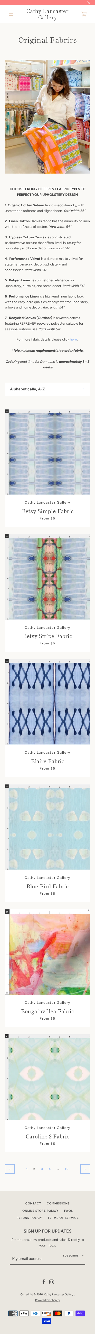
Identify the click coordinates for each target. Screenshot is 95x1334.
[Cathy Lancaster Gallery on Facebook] (43, 1282)
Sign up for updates (48, 1231)
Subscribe (71, 1255)
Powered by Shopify (47, 1300)
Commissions (58, 1203)
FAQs (68, 1211)
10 (67, 1169)
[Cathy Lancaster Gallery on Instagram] (51, 1282)
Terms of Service (63, 1218)
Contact (33, 1203)
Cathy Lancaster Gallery (47, 13)
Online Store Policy (40, 1211)
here (73, 339)
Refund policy (29, 1218)
